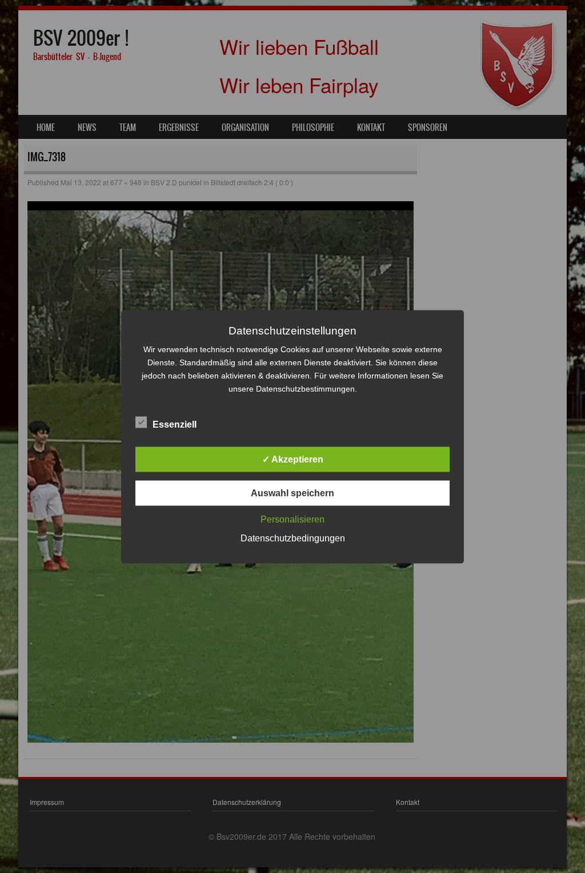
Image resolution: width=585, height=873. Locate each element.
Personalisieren (292, 519)
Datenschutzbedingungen (293, 538)
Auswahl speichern (292, 492)
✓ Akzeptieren (292, 459)
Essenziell (175, 424)
